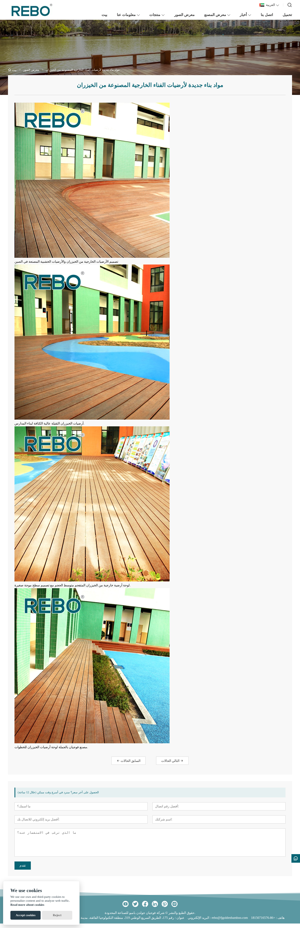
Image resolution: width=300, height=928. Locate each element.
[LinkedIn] (155, 904)
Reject (57, 915)
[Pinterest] (164, 904)
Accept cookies (26, 915)
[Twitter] (135, 904)
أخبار (243, 15)
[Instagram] (174, 904)
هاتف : (279, 917)
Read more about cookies (27, 904)
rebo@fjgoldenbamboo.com (230, 917)
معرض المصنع (215, 15)
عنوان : (179, 917)
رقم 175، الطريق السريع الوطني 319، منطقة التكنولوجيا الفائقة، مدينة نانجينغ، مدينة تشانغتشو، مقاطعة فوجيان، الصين (95, 917)
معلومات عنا (126, 15)
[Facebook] (145, 904)
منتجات (154, 15)
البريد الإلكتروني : (200, 917)
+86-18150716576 (263, 917)
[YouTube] (125, 904)
